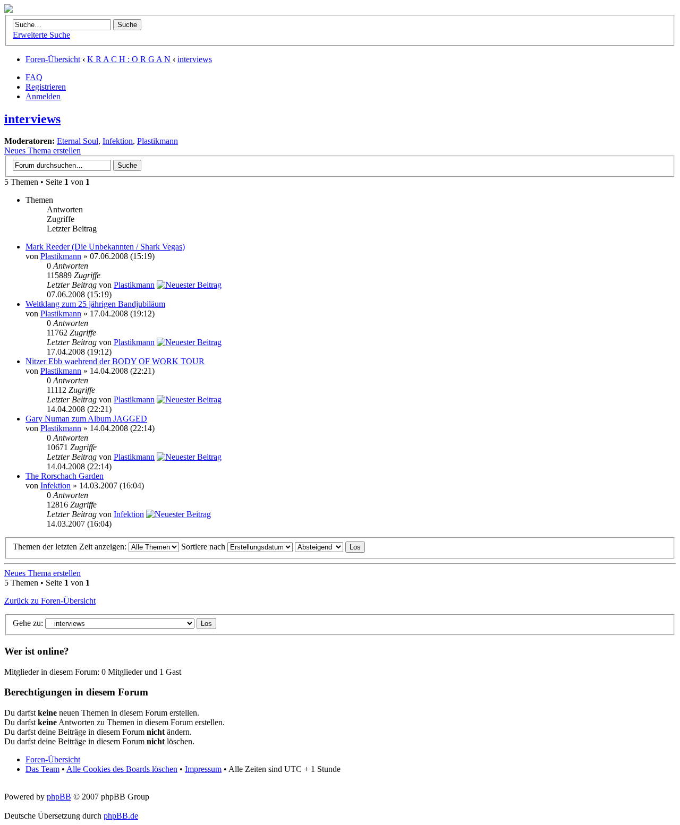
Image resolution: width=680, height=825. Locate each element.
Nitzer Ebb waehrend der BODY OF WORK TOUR (115, 361)
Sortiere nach (204, 546)
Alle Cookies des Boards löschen (121, 769)
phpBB (59, 796)
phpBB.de (121, 815)
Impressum (203, 769)
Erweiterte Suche (41, 34)
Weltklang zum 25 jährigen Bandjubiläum (95, 303)
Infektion (118, 140)
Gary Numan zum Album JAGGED (86, 418)
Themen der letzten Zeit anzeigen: (71, 546)
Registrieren (46, 86)
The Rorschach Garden (65, 475)
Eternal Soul (77, 140)
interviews (194, 59)
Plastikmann (157, 140)
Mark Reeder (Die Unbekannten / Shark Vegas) (105, 246)
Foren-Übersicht (53, 59)
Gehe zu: (28, 623)
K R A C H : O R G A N (129, 59)
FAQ (34, 77)
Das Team (43, 769)
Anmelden (43, 96)
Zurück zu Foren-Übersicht (50, 600)
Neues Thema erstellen (42, 150)
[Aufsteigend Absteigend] (330, 546)
